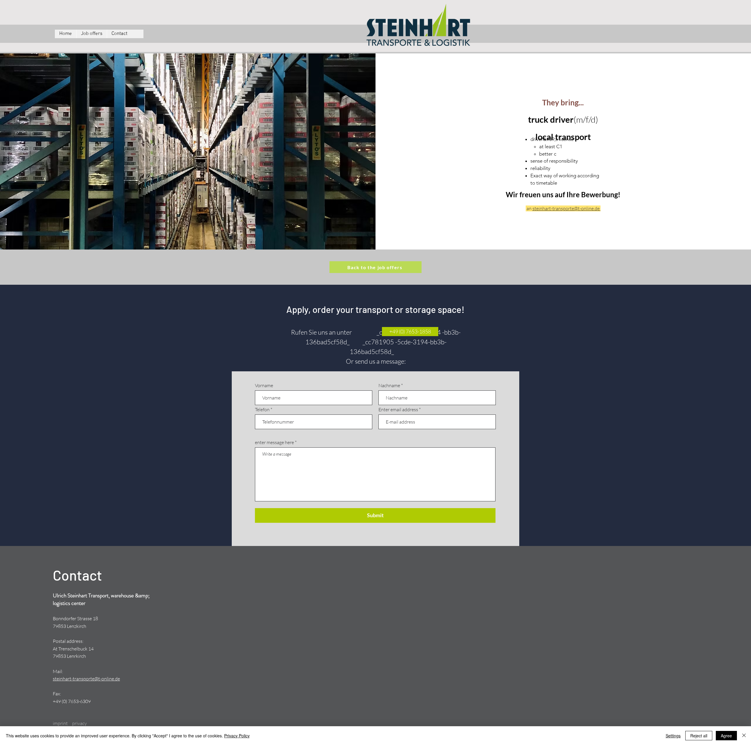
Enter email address (398, 409)
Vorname (264, 385)
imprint (60, 723)
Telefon (262, 409)
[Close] (743, 735)
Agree (726, 736)
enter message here (274, 442)
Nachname (389, 385)
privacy (79, 723)
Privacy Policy (237, 736)
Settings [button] (673, 736)
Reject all (698, 736)
